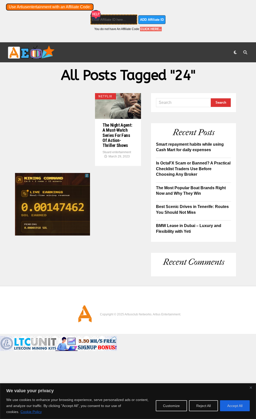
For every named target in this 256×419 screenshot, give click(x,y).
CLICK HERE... (150, 29)
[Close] (251, 387)
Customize (171, 406)
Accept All (234, 406)
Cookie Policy (31, 412)
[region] (128, 401)
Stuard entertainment (116, 152)
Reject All (203, 406)
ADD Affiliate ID (152, 20)
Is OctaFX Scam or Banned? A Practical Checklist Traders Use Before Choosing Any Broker (193, 168)
